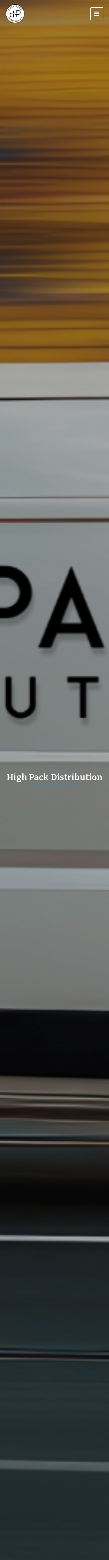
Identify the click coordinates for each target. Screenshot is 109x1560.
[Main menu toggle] (96, 13)
